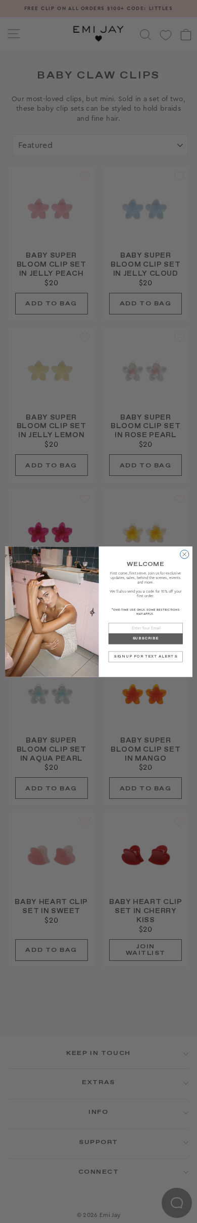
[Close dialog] (184, 554)
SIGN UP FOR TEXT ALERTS (145, 656)
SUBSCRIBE (145, 638)
